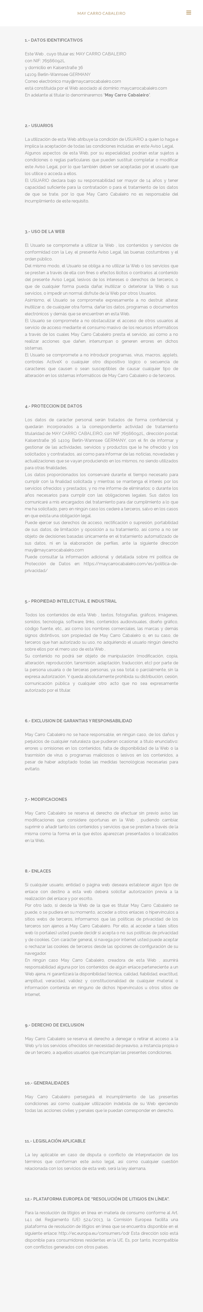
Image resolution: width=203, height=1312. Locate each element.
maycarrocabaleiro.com (144, 88)
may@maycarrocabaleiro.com (91, 81)
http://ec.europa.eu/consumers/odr (94, 1233)
